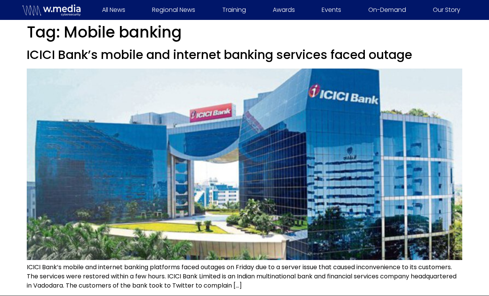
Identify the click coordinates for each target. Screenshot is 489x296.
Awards (284, 9)
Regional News (173, 9)
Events (331, 9)
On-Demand (387, 9)
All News (113, 9)
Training (234, 9)
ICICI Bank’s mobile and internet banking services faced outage (219, 54)
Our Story (446, 9)
